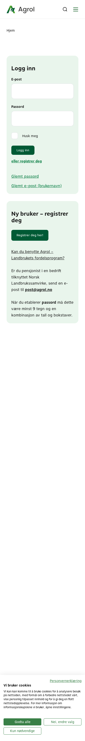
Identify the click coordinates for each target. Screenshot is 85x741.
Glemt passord (25, 176)
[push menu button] (75, 9)
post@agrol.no (38, 289)
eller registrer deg (26, 161)
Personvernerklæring (65, 681)
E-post (16, 79)
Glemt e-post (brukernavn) (36, 185)
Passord (17, 106)
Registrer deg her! (30, 235)
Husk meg (30, 136)
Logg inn (23, 150)
